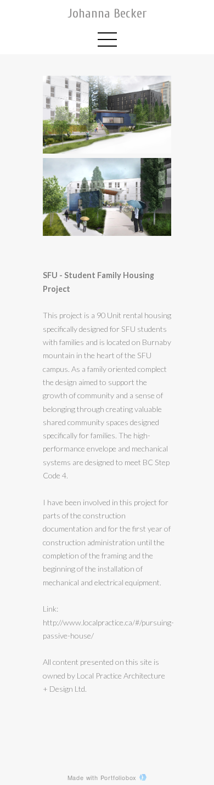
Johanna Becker (107, 13)
